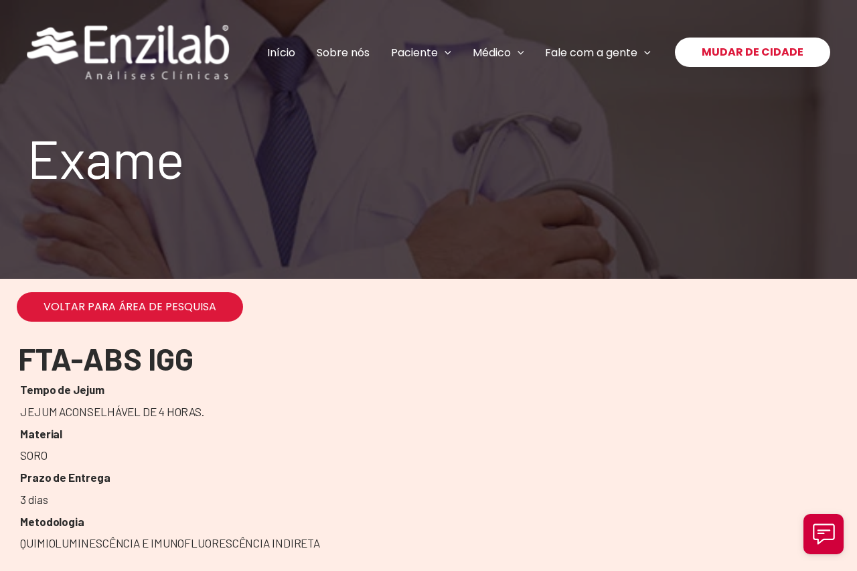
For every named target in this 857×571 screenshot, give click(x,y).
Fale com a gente (591, 52)
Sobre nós (343, 52)
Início (281, 52)
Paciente (414, 52)
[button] (444, 52)
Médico (492, 52)
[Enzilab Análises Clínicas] (128, 52)
